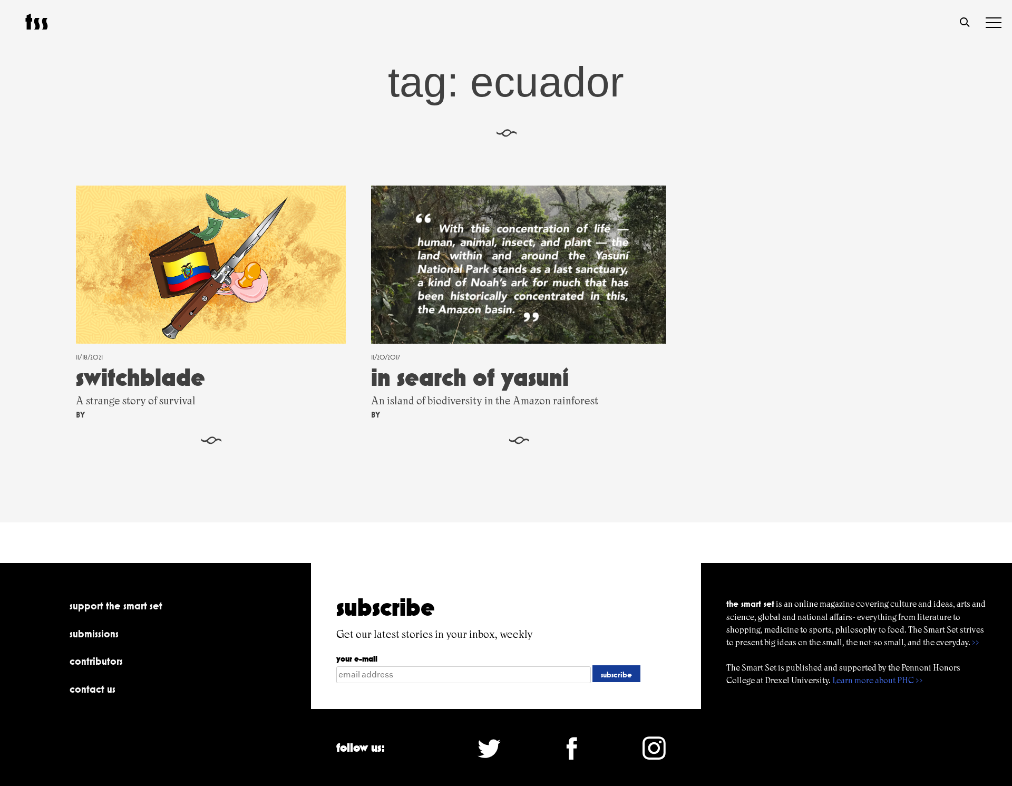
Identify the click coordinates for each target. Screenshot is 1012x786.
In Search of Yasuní (470, 377)
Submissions (94, 634)
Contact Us (92, 689)
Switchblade (140, 377)
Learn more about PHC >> (877, 680)
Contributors (96, 661)
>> (975, 642)
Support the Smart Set (116, 606)
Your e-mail (356, 659)
